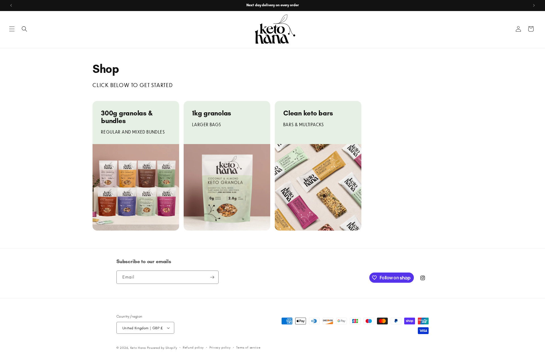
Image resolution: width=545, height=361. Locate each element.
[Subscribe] (212, 277)
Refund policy (193, 347)
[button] (12, 29)
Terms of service (248, 347)
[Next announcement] (534, 5)
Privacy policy (220, 347)
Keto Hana (138, 348)
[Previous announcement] (11, 5)
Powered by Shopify (162, 348)
